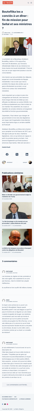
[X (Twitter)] (17, 154)
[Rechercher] (28, 2)
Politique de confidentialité (9, 399)
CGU (15, 396)
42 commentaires (16, 252)
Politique (6, 34)
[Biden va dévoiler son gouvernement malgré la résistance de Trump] (17, 183)
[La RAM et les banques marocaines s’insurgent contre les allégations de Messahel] (17, 237)
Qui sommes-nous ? (7, 396)
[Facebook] (7, 154)
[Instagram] (7, 404)
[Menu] (31, 2)
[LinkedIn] (27, 154)
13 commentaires (16, 225)
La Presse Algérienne (25, 399)
